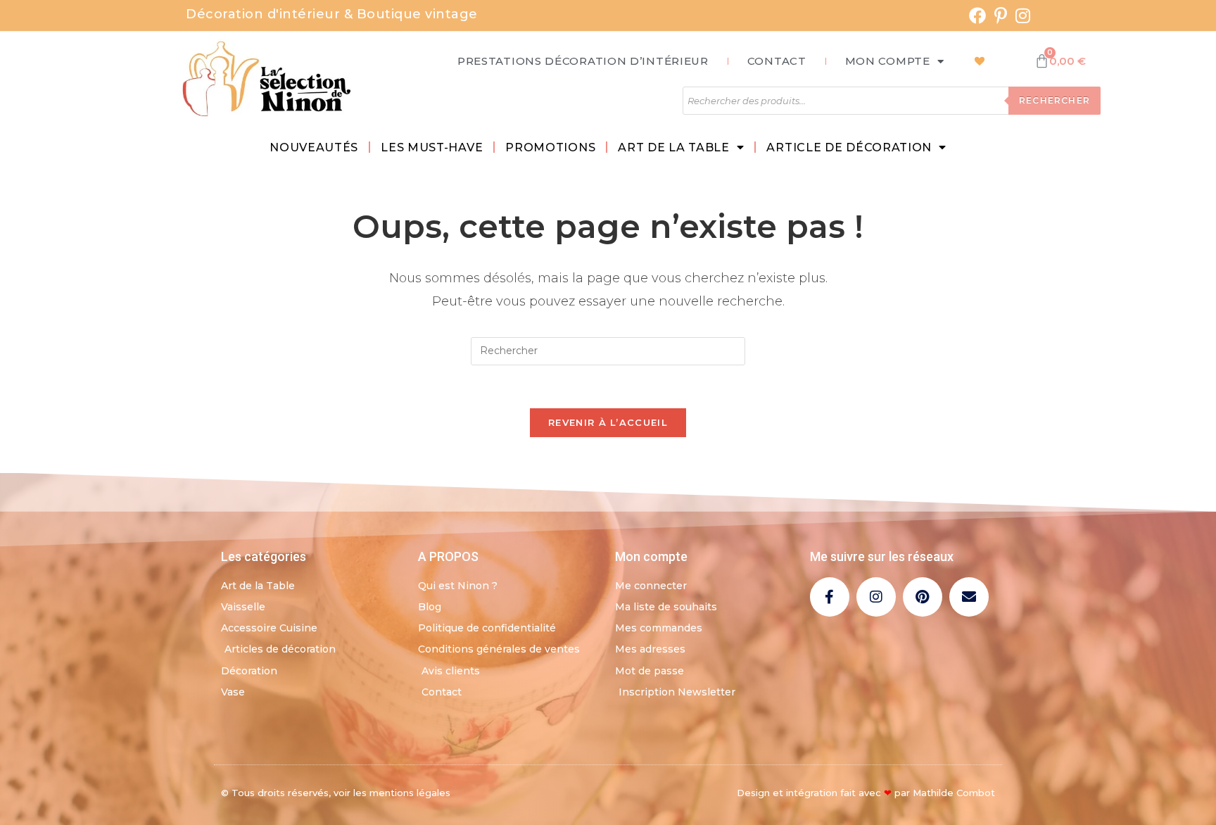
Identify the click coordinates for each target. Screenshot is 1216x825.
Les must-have (432, 147)
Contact (776, 61)
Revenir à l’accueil (608, 422)
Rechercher (1054, 100)
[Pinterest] (922, 597)
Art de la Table (674, 147)
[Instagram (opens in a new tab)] (1020, 15)
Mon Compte (887, 61)
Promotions (550, 147)
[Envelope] (969, 597)
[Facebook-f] (829, 597)
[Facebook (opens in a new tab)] (977, 15)
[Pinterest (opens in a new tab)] (1000, 15)
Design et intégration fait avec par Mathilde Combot (866, 792)
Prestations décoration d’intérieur (583, 61)
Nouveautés (314, 147)
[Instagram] (876, 597)
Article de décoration (849, 147)
